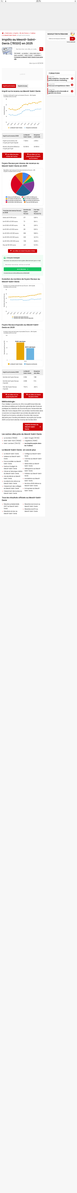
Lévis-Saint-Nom (35, 53)
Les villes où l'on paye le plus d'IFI (12, 395)
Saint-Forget (28, 55)
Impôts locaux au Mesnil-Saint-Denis (31, 427)
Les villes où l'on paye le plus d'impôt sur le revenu (33, 156)
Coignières (37, 55)
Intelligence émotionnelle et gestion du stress (58, 91)
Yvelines (32, 33)
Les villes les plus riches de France (12, 155)
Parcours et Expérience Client (59, 85)
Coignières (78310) (31, 440)
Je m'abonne (21, 269)
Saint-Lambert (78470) (12, 443)
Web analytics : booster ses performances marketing (58, 78)
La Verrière (25, 53)
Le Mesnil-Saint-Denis (9, 35)
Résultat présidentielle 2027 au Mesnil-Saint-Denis (11, 506)
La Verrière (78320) (10, 438)
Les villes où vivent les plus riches (23, 251)
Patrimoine (8, 33)
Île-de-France (24, 33)
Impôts (16, 33)
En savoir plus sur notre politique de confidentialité (16, 272)
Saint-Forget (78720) (32, 438)
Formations (54, 73)
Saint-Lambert (18, 55)
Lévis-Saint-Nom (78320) (12, 440)
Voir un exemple (71, 41)
